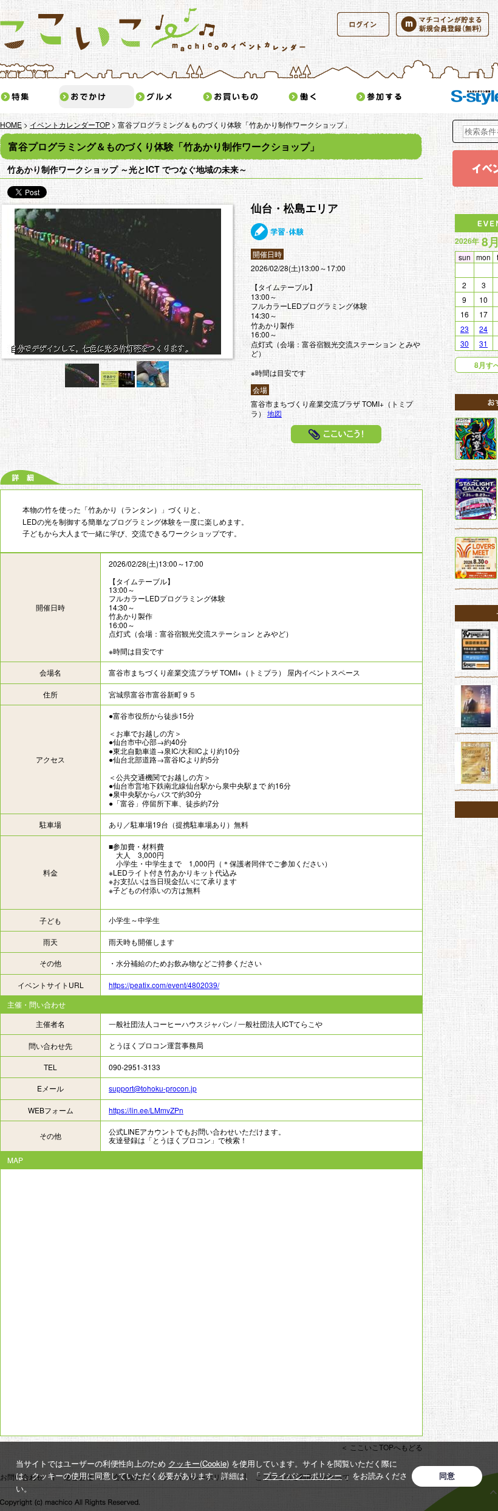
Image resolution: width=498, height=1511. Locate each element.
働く (321, 96)
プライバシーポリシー (302, 1475)
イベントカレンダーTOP (70, 124)
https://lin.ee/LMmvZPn (146, 1110)
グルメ (168, 96)
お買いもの (244, 96)
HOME (11, 124)
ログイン (363, 24)
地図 (274, 413)
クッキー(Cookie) (198, 1463)
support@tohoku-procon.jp (153, 1088)
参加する (397, 96)
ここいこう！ (336, 434)
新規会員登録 (442, 24)
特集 (29, 96)
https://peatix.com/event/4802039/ (164, 985)
